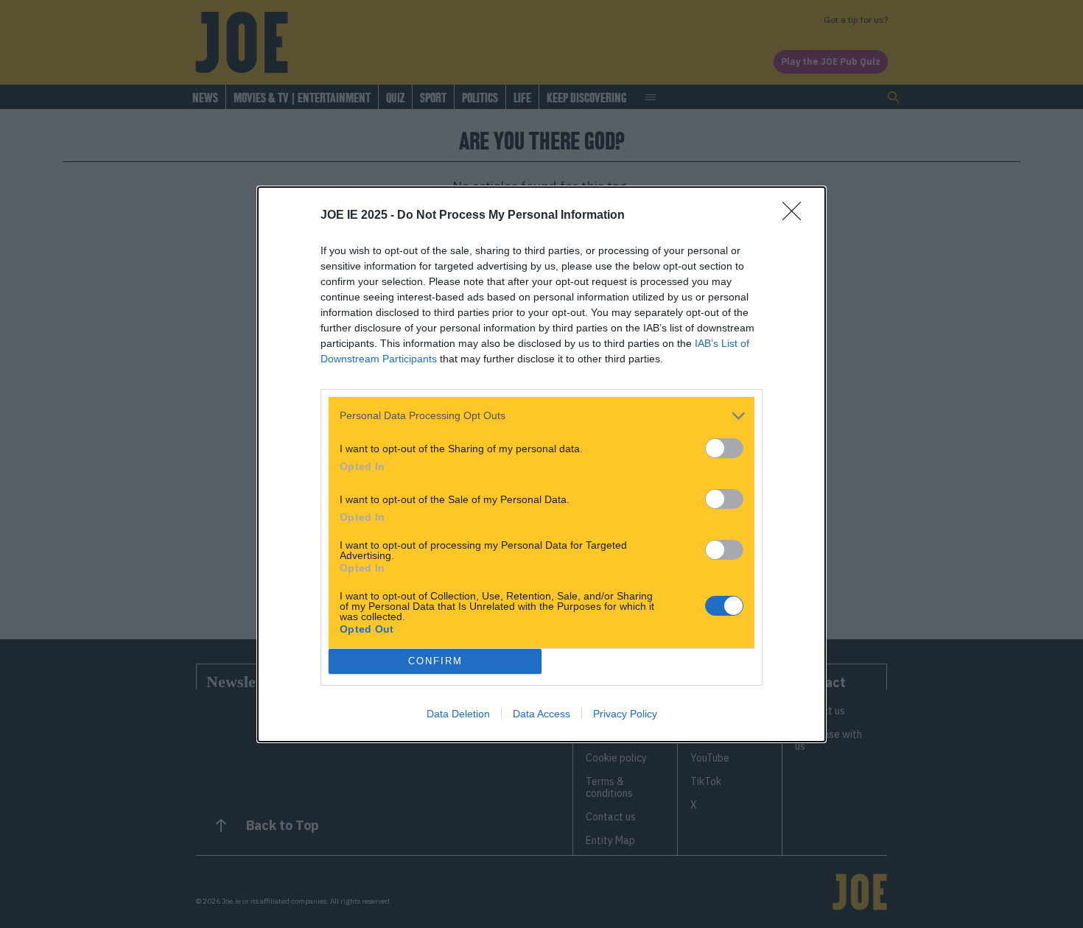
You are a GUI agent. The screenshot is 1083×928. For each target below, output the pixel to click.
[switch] (724, 448)
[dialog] (541, 464)
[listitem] (541, 415)
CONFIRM (435, 661)
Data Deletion (458, 714)
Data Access (541, 714)
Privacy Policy (625, 714)
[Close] (796, 216)
